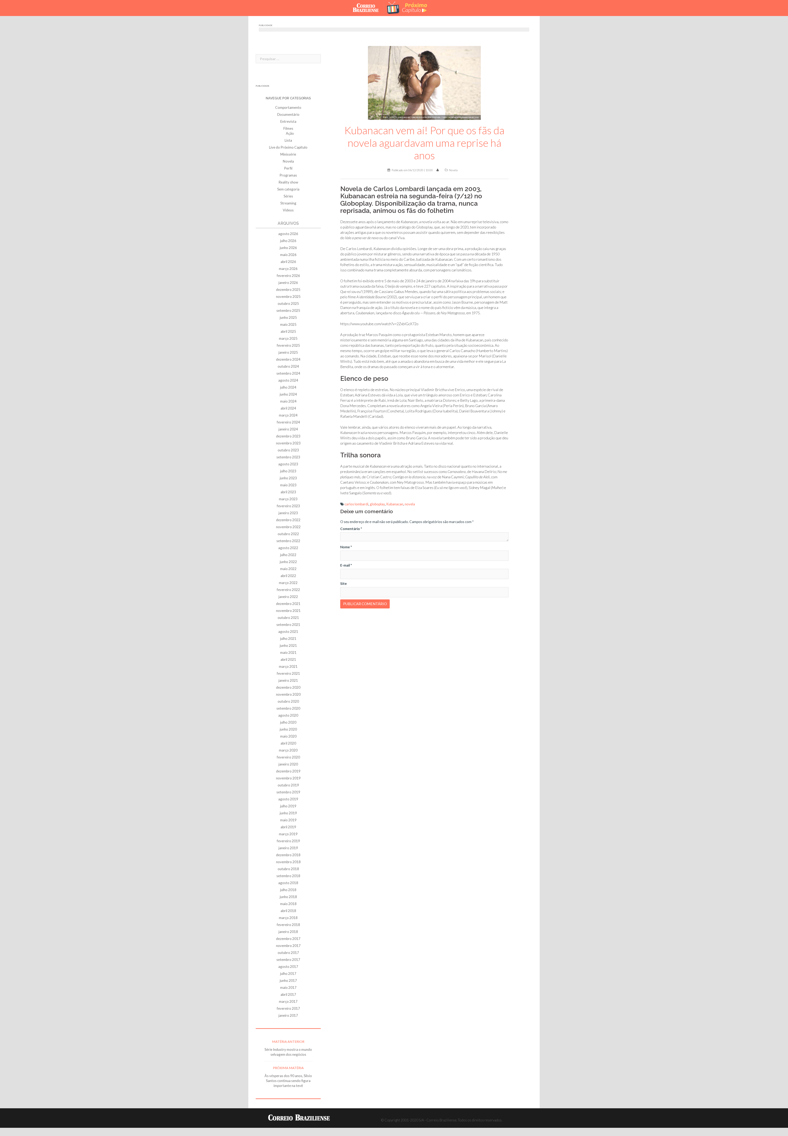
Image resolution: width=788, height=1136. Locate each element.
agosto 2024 (288, 380)
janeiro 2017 (288, 1015)
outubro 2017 (288, 952)
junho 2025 (288, 317)
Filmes (288, 128)
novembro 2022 (288, 527)
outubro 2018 (288, 869)
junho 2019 (288, 813)
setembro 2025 (288, 310)
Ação (290, 133)
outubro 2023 (288, 450)
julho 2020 (288, 722)
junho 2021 (288, 645)
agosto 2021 (288, 631)
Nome (346, 547)
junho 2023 (288, 478)
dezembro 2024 (288, 359)
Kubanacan (394, 504)
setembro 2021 (288, 624)
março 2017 (288, 1001)
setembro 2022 (288, 541)
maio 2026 (288, 254)
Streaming (288, 203)
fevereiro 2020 (288, 757)
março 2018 (288, 918)
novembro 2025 (288, 296)
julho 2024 (288, 387)
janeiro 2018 (288, 931)
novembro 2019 (288, 778)
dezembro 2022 (288, 520)
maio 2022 (288, 569)
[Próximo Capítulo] (410, 7)
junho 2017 (288, 980)
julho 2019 (288, 806)
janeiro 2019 (288, 848)
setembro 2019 (288, 792)
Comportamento (288, 107)
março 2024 (288, 415)
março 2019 (288, 834)
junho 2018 (288, 897)
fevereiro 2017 (288, 1008)
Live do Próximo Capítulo (288, 147)
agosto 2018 (288, 883)
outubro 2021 (288, 617)
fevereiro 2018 (288, 925)
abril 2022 (288, 576)
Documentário (288, 114)
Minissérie (288, 154)
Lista (288, 140)
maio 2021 (288, 652)
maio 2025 (288, 324)
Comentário (351, 529)
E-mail (346, 565)
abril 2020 (288, 743)
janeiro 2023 (288, 513)
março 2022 (288, 583)
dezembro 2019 (288, 771)
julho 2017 (288, 973)
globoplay (377, 504)
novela (410, 504)
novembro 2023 (288, 443)
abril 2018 (288, 911)
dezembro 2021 (288, 603)
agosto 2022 (288, 548)
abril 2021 (288, 659)
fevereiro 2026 (288, 275)
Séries (288, 196)
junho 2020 (288, 729)
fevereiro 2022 (288, 590)
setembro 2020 (288, 708)
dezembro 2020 (288, 687)
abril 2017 (288, 994)
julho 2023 (288, 471)
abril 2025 (288, 331)
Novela (453, 170)
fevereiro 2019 (288, 841)
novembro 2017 (288, 945)
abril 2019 (288, 827)
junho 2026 (288, 248)
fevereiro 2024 (288, 422)
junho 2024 (288, 394)
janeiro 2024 (288, 429)
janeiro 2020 (288, 764)
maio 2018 (288, 904)
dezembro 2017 (288, 938)
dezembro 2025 (288, 289)
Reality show (288, 182)
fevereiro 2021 (288, 673)
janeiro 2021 (288, 680)
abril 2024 (288, 408)
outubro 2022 (288, 534)
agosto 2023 (288, 464)
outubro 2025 (288, 303)
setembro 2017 (288, 959)
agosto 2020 (288, 715)
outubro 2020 (288, 701)
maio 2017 (288, 987)
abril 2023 (288, 492)
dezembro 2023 (288, 436)
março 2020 (288, 750)
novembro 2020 (288, 694)
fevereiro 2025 (288, 345)
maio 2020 (288, 736)
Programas (288, 175)
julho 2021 (288, 638)
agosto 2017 (288, 966)
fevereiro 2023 (288, 506)
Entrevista (288, 121)
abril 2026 (288, 261)
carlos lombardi (356, 504)
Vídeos (288, 210)
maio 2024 (288, 401)
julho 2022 (288, 555)
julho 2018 (288, 890)
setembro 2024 (288, 373)
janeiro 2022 (288, 596)
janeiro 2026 (288, 282)
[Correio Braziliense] (369, 7)
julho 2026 (288, 241)
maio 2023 (288, 485)
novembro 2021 (288, 610)
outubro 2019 (288, 785)
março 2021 (288, 666)
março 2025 (288, 338)
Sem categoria (288, 189)
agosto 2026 (288, 234)
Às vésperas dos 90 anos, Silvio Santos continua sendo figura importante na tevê (288, 1081)
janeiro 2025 (288, 352)
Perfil (288, 168)
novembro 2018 (288, 862)
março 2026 (288, 268)
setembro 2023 (288, 457)
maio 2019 (288, 820)
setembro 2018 (288, 876)
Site (343, 583)
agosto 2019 (288, 799)
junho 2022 (288, 562)
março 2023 (288, 499)
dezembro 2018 (288, 855)
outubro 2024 (288, 366)
